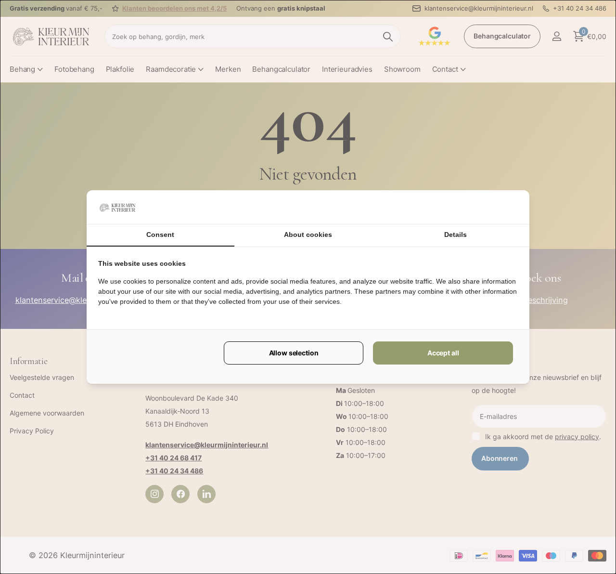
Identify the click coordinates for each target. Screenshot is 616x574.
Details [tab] (455, 234)
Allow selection (294, 353)
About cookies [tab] (308, 234)
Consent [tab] (160, 234)
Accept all (443, 353)
